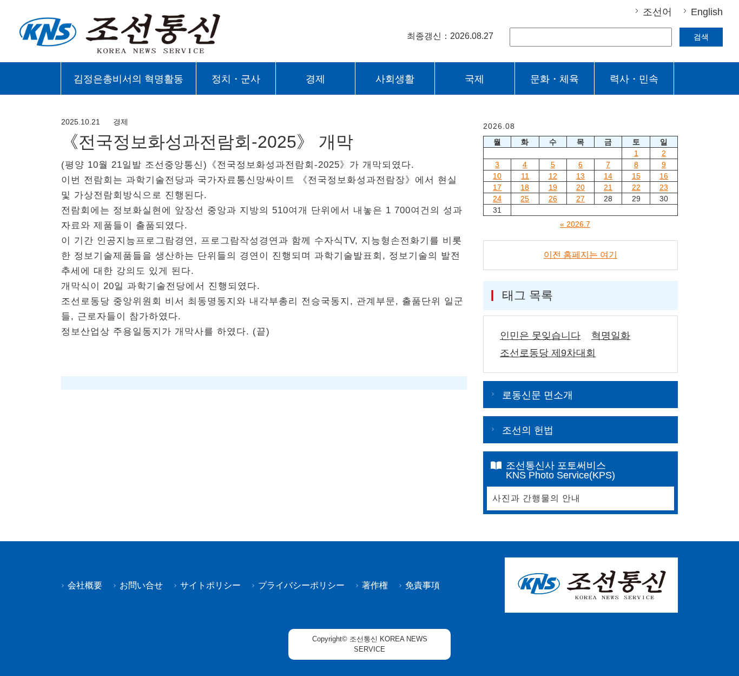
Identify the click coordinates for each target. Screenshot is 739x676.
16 (663, 176)
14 (608, 176)
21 (608, 187)
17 (497, 187)
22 (636, 187)
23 (663, 187)
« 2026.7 (575, 224)
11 (525, 176)
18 (524, 187)
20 (580, 187)
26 (553, 198)
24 (497, 198)
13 (580, 176)
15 (636, 176)
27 (580, 198)
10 (497, 176)
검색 (701, 36)
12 (553, 176)
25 (524, 198)
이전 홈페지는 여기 (580, 254)
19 (553, 187)
